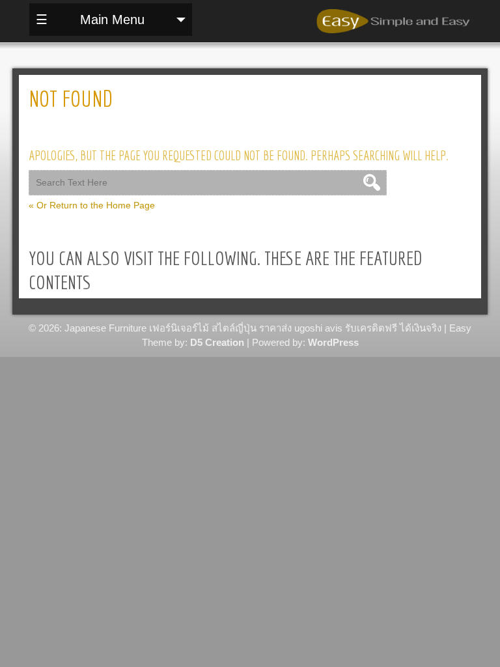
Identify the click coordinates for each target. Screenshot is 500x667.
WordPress (333, 342)
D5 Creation (217, 342)
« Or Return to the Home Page (92, 205)
